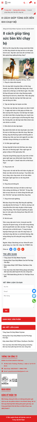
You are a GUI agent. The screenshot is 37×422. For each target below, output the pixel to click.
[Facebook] (34, 291)
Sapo (23, 420)
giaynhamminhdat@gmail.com (18, 371)
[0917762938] (34, 301)
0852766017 (14, 368)
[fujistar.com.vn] (7, 2)
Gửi (6, 310)
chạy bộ (13, 48)
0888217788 (23, 368)
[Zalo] (34, 296)
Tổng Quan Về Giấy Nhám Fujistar (15, 258)
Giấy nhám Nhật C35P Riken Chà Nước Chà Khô (18, 341)
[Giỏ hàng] (30, 3)
